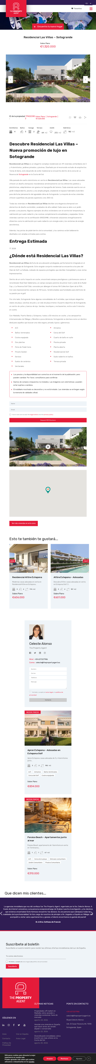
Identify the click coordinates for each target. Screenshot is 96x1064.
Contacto (6, 1038)
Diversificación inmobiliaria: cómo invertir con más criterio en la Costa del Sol (47, 1038)
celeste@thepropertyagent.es (48, 662)
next (86, 561)
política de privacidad (40, 962)
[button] (50, 493)
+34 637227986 (72, 1012)
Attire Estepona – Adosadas (68, 577)
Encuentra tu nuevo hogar (49, 26)
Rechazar (64, 1058)
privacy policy (48, 414)
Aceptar (50, 1058)
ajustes (31, 1061)
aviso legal (49, 692)
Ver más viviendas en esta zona (23, 523)
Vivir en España (22, 1034)
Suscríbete (12, 966)
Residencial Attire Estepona (27, 577)
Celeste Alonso (78, 1020)
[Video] (48, 446)
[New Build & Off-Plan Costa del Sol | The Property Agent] (16, 16)
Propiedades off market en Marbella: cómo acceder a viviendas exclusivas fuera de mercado (46, 1014)
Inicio (4, 1034)
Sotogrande (23, 174)
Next (85, 79)
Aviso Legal (20, 1038)
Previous (10, 79)
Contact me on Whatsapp (70, 117)
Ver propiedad (48, 739)
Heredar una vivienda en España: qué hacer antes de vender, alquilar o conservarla (47, 1026)
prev (12, 561)
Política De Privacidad (6, 1044)
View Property (28, 567)
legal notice (34, 414)
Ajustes (79, 1058)
